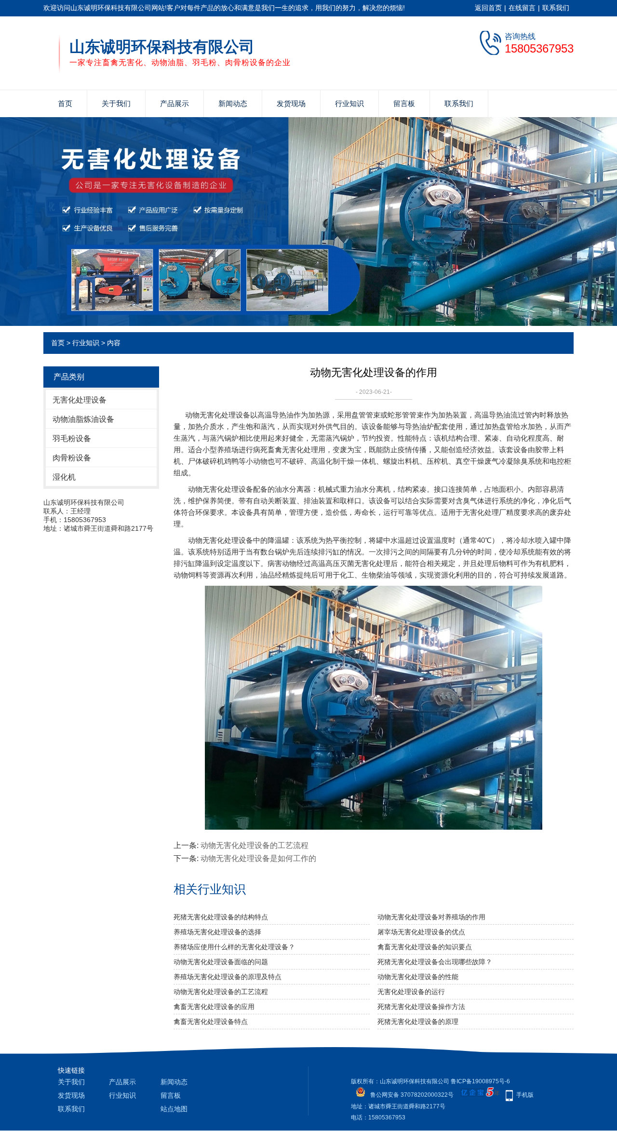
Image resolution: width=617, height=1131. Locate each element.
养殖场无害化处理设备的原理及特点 (228, 977)
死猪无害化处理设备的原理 (417, 1021)
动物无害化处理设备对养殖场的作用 (431, 917)
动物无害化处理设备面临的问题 (221, 962)
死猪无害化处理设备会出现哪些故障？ (434, 962)
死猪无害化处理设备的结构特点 (221, 917)
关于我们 (116, 103)
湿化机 (64, 477)
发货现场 (291, 103)
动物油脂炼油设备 (83, 419)
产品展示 (174, 103)
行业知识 (349, 103)
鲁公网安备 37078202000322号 (412, 1094)
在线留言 (522, 8)
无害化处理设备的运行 (411, 992)
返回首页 (488, 8)
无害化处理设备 (80, 400)
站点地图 (174, 1109)
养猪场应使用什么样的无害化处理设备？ (234, 947)
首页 (65, 103)
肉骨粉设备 (72, 458)
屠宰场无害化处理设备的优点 (421, 932)
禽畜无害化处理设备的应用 (214, 1006)
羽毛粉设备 (72, 438)
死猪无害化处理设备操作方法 (421, 1006)
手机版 (525, 1094)
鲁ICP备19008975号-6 (480, 1081)
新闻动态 (232, 103)
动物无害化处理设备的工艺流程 (254, 845)
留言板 (404, 103)
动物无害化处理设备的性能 (417, 977)
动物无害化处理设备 (217, 415)
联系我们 (555, 8)
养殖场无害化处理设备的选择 (217, 932)
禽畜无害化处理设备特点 (211, 1021)
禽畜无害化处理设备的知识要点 (424, 947)
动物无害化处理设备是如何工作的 (258, 858)
